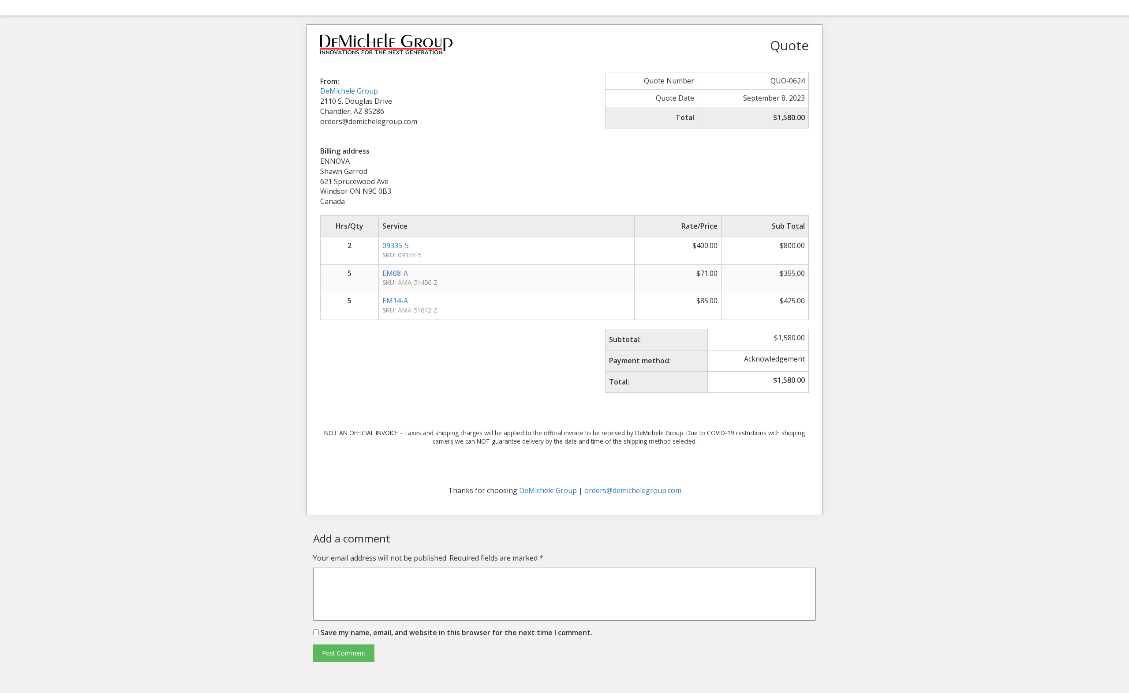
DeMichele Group (349, 91)
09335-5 (395, 245)
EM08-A (395, 273)
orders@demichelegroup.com (632, 490)
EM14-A (395, 300)
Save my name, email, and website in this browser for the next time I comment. (456, 632)
